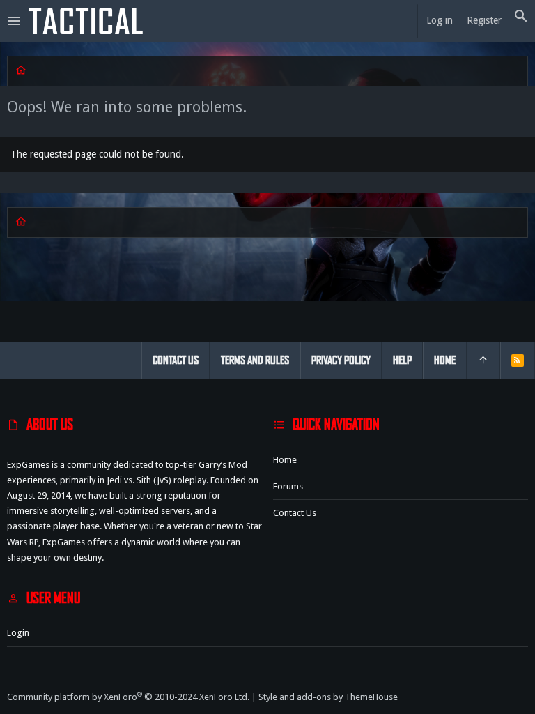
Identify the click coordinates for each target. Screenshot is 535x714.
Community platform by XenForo (128, 697)
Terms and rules (255, 360)
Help (402, 360)
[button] (14, 20)
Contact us (294, 513)
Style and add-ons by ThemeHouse (328, 697)
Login (18, 633)
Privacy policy (341, 360)
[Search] (521, 16)
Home (285, 460)
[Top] (483, 360)
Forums (288, 486)
